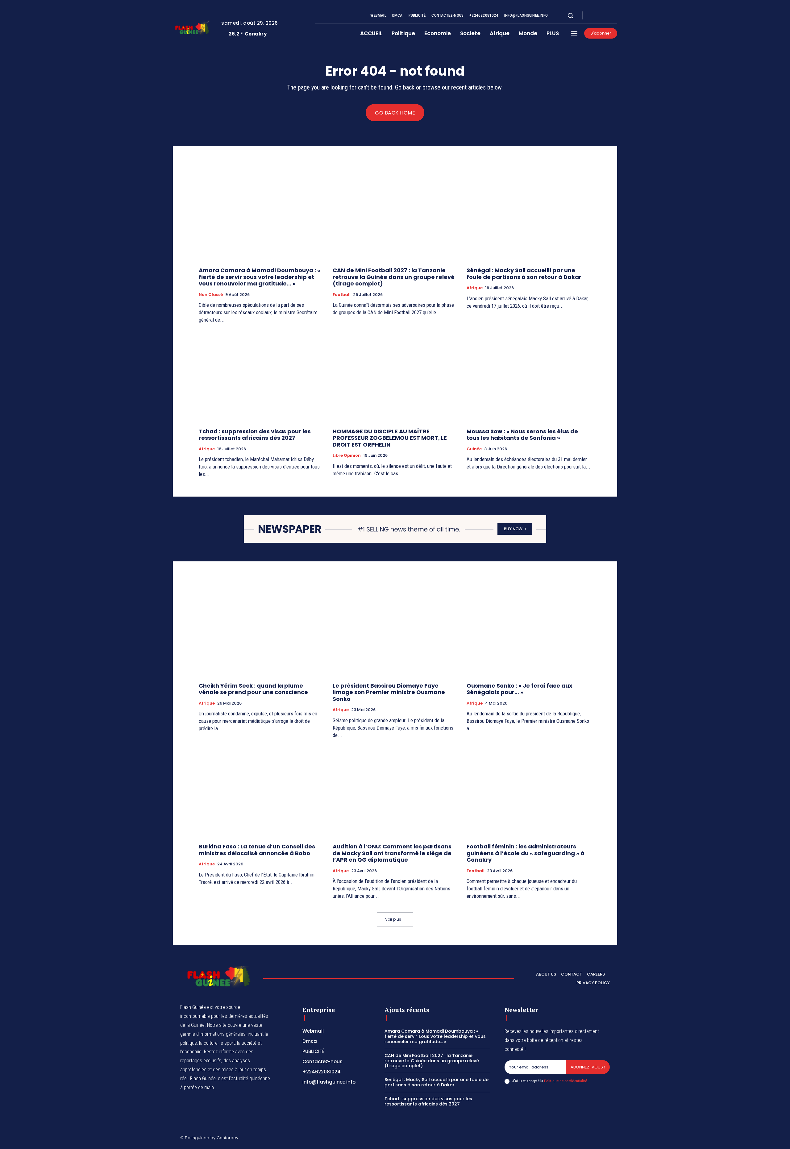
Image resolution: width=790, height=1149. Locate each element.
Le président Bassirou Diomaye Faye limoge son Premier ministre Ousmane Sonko (389, 692)
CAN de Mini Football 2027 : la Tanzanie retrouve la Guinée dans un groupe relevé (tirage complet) (394, 276)
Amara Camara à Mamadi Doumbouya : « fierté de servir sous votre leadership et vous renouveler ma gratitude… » (259, 276)
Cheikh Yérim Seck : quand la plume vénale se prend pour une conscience (253, 689)
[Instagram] (600, 15)
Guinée (474, 449)
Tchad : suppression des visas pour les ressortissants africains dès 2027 (255, 434)
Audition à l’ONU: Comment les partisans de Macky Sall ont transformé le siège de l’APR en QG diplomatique (392, 853)
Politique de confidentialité (565, 1081)
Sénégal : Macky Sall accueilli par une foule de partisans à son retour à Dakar (524, 273)
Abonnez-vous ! (588, 1067)
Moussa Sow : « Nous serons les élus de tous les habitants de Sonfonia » (522, 434)
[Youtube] (614, 15)
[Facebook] (592, 15)
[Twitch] (578, 1138)
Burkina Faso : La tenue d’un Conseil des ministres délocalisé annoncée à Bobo (257, 850)
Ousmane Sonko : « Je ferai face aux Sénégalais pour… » (519, 689)
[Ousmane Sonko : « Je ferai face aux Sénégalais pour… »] (529, 631)
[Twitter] (607, 15)
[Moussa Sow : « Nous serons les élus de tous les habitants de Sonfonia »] (529, 376)
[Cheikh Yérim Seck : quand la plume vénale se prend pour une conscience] (261, 631)
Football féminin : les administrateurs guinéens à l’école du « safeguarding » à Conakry (525, 853)
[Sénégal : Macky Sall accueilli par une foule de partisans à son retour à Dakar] (529, 215)
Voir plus (393, 919)
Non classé (211, 294)
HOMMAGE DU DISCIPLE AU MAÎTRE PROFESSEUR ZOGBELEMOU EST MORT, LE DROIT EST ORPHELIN (390, 437)
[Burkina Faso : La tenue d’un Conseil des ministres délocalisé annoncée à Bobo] (261, 791)
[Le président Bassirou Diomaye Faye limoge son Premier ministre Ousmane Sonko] (395, 631)
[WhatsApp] (607, 1138)
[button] (570, 15)
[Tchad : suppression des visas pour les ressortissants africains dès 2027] (261, 376)
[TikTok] (563, 1138)
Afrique (475, 287)
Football (342, 294)
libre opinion (347, 455)
